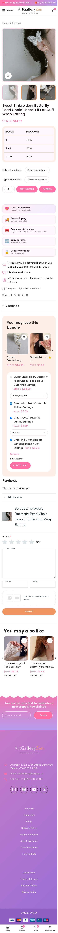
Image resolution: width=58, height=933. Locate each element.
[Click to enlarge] (8, 75)
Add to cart (27, 189)
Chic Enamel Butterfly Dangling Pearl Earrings (41, 667)
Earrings (16, 23)
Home (5, 23)
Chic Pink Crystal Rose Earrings (14, 665)
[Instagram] (14, 789)
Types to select (11, 179)
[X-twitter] (44, 789)
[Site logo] (30, 10)
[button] (5, 55)
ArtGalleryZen (29, 913)
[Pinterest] (24, 789)
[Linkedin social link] (23, 295)
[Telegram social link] (27, 295)
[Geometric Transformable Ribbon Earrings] (40, 343)
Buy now (47, 189)
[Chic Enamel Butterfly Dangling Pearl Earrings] (42, 648)
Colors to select (11, 170)
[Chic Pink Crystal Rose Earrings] (16, 648)
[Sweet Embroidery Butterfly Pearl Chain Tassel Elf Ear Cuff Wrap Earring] (17, 343)
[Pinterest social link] (19, 295)
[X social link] (15, 295)
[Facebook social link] (11, 295)
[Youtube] (34, 789)
